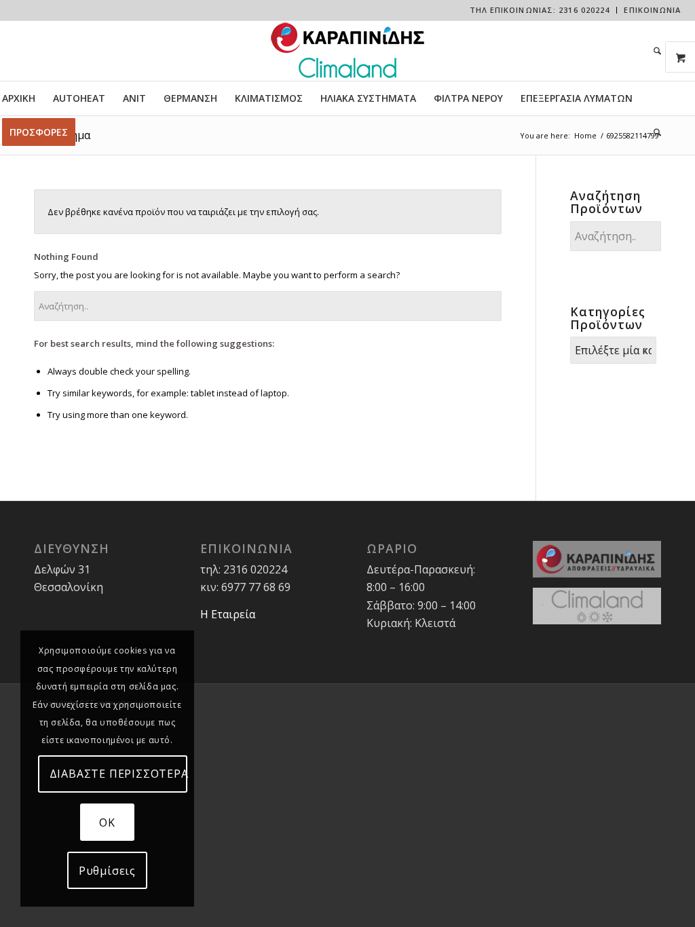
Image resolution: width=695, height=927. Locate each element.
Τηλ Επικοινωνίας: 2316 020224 (540, 10)
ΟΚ (107, 822)
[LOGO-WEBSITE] (347, 51)
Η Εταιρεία (227, 614)
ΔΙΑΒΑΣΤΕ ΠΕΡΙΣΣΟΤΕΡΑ (119, 773)
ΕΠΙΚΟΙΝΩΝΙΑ (652, 10)
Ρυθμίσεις (107, 870)
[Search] (653, 51)
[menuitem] (540, 10)
